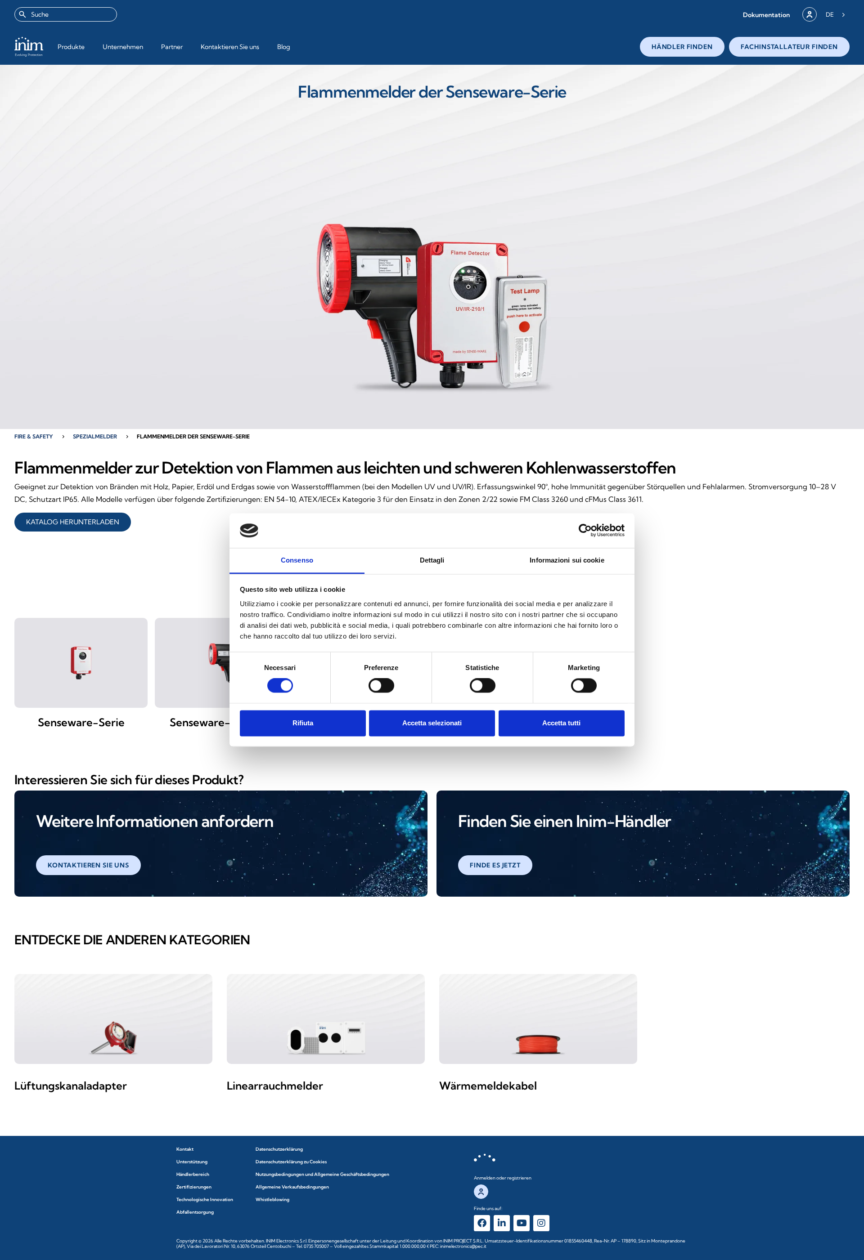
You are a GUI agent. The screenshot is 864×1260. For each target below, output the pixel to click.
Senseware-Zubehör (222, 722)
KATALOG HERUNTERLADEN (72, 522)
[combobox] (65, 14)
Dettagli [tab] (432, 560)
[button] (766, 14)
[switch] (381, 686)
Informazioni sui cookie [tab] (567, 560)
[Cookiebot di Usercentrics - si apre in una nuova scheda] (585, 530)
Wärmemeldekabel (488, 1085)
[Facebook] (482, 1223)
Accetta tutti (561, 723)
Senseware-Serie (81, 722)
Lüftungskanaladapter (70, 1085)
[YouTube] (521, 1223)
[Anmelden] (809, 14)
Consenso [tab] (297, 560)
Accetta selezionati (432, 723)
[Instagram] (541, 1223)
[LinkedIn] (502, 1223)
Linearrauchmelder (275, 1085)
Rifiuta (302, 723)
